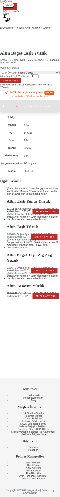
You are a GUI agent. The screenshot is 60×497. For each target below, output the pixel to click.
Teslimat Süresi (33, 416)
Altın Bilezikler (33, 473)
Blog (33, 400)
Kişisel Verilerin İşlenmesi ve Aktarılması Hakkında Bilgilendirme (33, 433)
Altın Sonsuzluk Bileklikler (33, 476)
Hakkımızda (33, 395)
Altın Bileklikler (33, 470)
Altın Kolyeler (33, 462)
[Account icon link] (4, 17)
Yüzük (20, 27)
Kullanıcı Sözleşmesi (33, 421)
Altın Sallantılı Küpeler (33, 478)
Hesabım (33, 450)
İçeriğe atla (6, 1)
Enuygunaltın (7, 27)
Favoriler (33, 447)
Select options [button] (46, 211)
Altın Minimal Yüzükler (38, 27)
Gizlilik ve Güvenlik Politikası (33, 429)
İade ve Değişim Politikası (33, 426)
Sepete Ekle (10, 80)
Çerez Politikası (33, 418)
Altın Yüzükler (33, 468)
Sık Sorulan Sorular (33, 413)
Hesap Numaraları (33, 397)
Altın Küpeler (33, 465)
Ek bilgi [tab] (10, 117)
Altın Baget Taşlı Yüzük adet (15, 76)
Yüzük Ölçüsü (8, 72)
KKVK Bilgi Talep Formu (33, 423)
